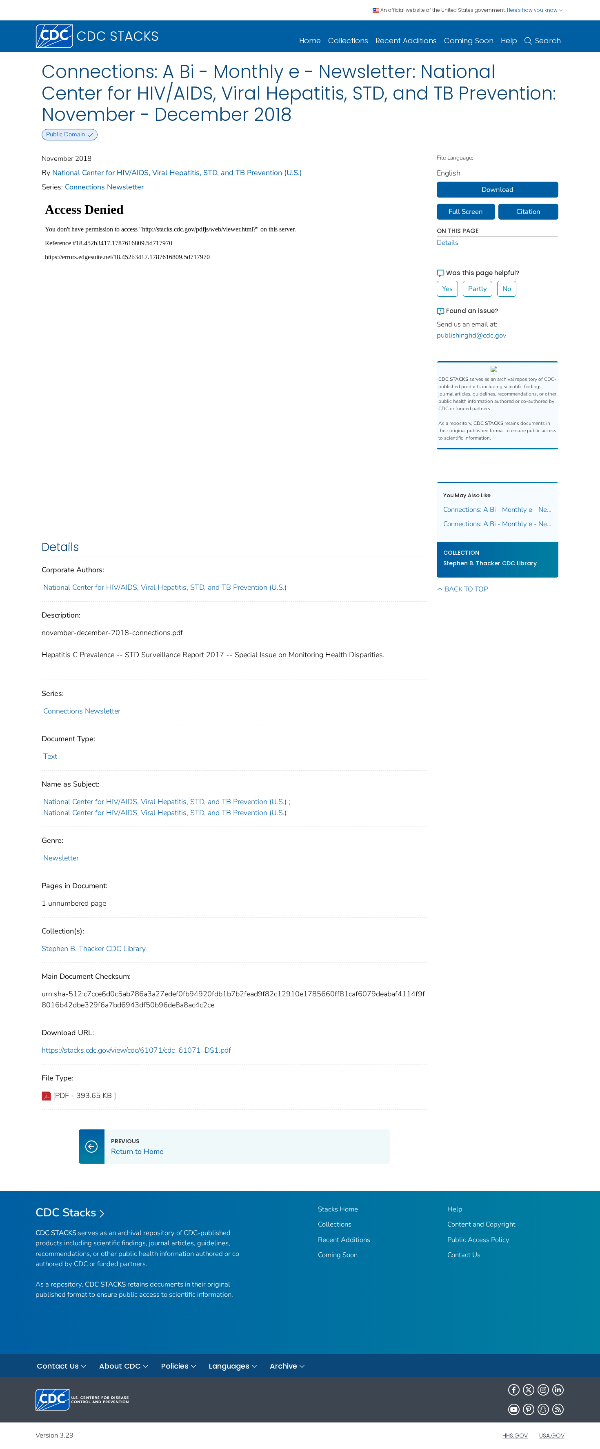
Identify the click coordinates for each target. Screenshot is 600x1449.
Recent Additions (406, 41)
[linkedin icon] (557, 1389)
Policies (175, 1366)
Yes (447, 288)
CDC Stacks (66, 1212)
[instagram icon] (543, 1389)
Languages (229, 1366)
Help (509, 41)
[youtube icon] (513, 1409)
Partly (477, 288)
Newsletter (61, 858)
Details (447, 242)
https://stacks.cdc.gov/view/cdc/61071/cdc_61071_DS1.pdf (136, 1050)
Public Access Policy (478, 1240)
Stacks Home (338, 1209)
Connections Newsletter (104, 187)
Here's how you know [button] (533, 10)
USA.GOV (551, 1435)
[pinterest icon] (528, 1409)
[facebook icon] (513, 1389)
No (506, 288)
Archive (283, 1366)
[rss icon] (557, 1409)
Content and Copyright (481, 1224)
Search (548, 41)
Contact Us (463, 1255)
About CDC (120, 1366)
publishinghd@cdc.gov (472, 335)
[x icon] (528, 1389)
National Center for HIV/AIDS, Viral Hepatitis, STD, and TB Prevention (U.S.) (177, 173)
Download (497, 189)
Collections (348, 41)
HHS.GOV (515, 1435)
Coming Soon (468, 41)
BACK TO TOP (466, 589)
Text (50, 756)
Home (310, 41)
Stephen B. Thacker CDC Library (94, 948)
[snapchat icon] (543, 1409)
